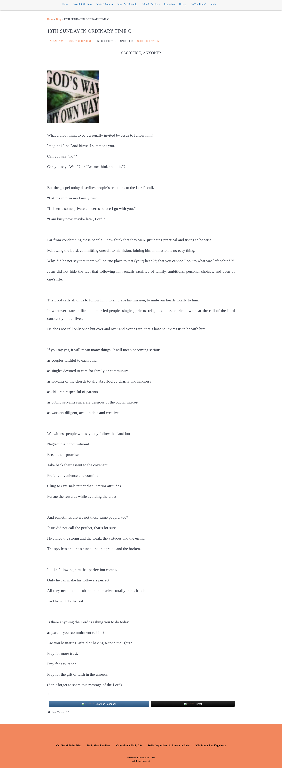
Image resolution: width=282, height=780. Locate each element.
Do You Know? (198, 4)
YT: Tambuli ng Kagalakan (211, 745)
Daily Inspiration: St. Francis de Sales (169, 745)
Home (65, 4)
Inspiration (169, 4)
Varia (213, 4)
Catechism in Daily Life (129, 745)
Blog (58, 19)
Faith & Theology (151, 4)
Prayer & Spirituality (127, 4)
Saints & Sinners (104, 4)
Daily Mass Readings (98, 745)
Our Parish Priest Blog (68, 745)
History (183, 4)
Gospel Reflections (82, 4)
